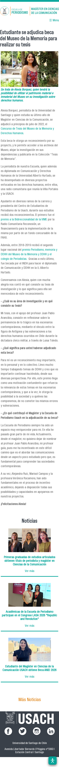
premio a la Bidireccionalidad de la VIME (24, 219)
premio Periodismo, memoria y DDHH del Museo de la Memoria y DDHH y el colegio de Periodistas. (29, 254)
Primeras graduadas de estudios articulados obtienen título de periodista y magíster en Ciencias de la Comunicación (29, 561)
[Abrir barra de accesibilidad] (52, 760)
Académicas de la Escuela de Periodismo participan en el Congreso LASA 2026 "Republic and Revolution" (29, 615)
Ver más (29, 571)
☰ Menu (54, 20)
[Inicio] (29, 11)
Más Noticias (29, 700)
